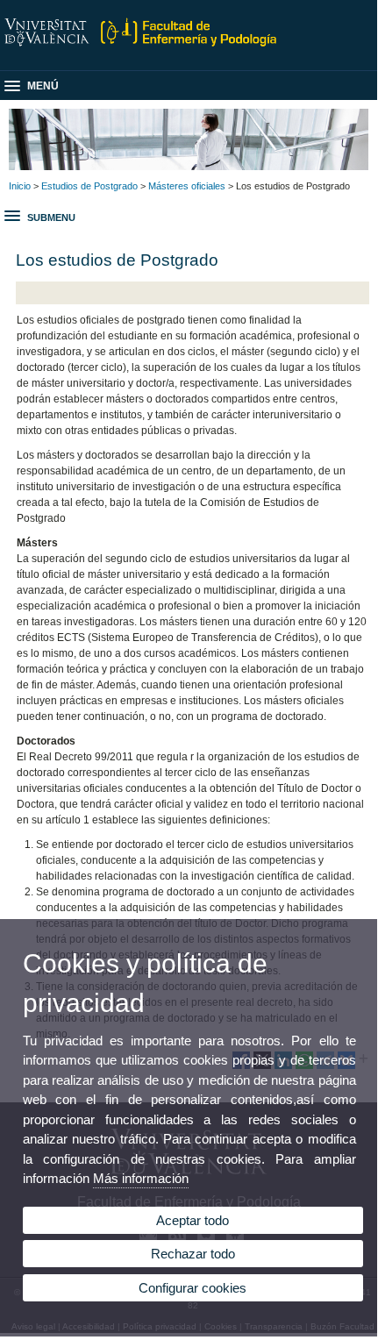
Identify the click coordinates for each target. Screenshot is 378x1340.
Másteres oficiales (186, 186)
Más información (141, 1178)
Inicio (20, 186)
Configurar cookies (192, 1287)
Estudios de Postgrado (89, 186)
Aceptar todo (192, 1220)
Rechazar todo (193, 1253)
